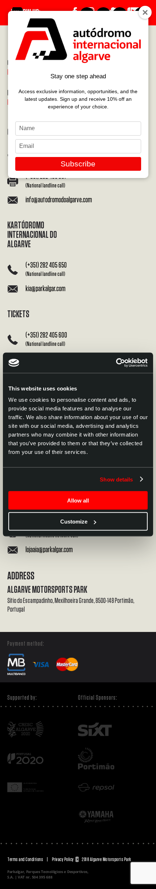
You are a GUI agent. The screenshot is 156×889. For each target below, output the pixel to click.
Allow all (78, 500)
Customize (73, 521)
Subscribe (78, 164)
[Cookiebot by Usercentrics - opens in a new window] (116, 363)
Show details (116, 479)
